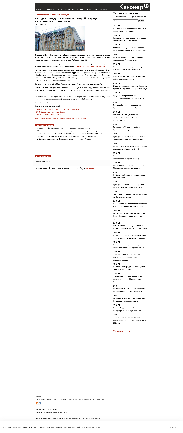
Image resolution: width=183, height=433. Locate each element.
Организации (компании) (87, 399)
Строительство (40, 399)
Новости (39, 9)
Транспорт (62, 399)
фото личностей (139, 17)
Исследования (63, 9)
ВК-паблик (90, 169)
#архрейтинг (77, 9)
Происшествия (72, 399)
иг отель (73, 118)
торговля (83, 118)
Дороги (55, 399)
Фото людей (100, 399)
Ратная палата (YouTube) (96, 9)
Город (49, 399)
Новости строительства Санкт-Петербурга (52, 15)
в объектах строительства (126, 13)
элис (77, 118)
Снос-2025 (50, 9)
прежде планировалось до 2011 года (90, 66)
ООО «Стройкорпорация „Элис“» (48, 114)
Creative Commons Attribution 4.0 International (84, 418)
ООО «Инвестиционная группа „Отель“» (51, 112)
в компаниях (121, 17)
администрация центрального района (58, 118)
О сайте (38, 396)
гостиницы (42, 118)
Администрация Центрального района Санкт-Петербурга (57, 109)
